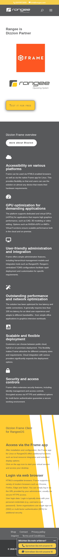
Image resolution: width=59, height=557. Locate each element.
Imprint (15, 535)
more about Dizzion (21, 143)
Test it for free (20, 105)
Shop (13, 531)
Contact (24, 531)
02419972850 (20, 2)
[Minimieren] (54, 540)
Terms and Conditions (33, 535)
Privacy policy (38, 531)
